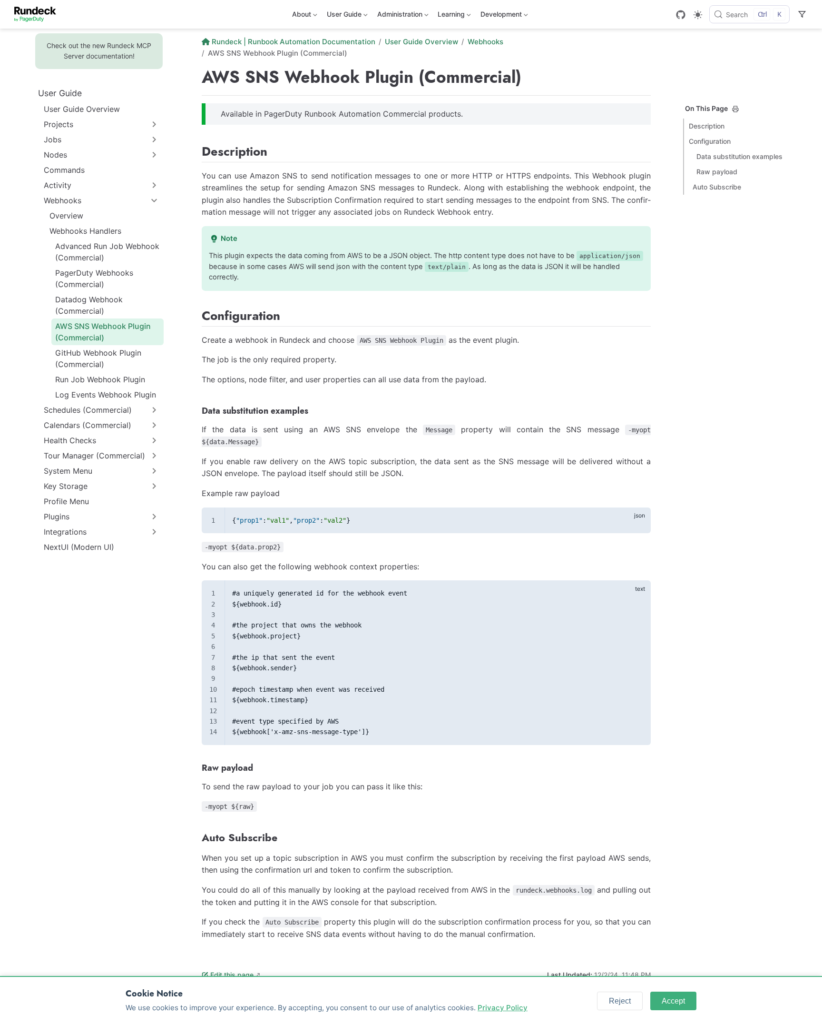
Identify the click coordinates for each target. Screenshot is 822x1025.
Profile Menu (66, 501)
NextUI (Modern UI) (79, 547)
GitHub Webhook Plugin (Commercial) (98, 358)
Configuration (710, 141)
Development (500, 16)
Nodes (55, 154)
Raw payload (716, 172)
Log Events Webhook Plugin (105, 394)
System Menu (68, 471)
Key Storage (66, 486)
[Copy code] (637, 519)
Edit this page (232, 975)
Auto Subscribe (717, 187)
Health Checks (70, 440)
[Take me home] (38, 14)
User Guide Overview (82, 109)
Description (706, 126)
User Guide (343, 16)
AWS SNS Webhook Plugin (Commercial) (103, 331)
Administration (398, 16)
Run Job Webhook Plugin (100, 379)
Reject (620, 1001)
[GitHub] (680, 14)
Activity (57, 185)
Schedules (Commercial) (88, 410)
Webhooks (62, 200)
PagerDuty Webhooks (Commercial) (94, 278)
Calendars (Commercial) (87, 425)
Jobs (52, 139)
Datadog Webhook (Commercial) (89, 305)
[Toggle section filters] (802, 14)
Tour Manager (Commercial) (94, 455)
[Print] (735, 109)
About (300, 16)
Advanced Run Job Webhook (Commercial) (107, 251)
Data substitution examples (739, 156)
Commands (64, 170)
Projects (58, 124)
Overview (66, 215)
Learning (450, 16)
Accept (673, 1001)
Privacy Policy (503, 1007)
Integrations (65, 532)
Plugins (56, 516)
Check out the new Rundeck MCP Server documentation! (99, 50)
